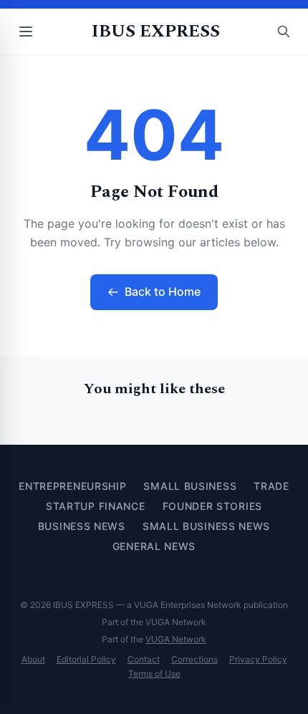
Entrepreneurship (72, 486)
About (33, 659)
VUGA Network (175, 639)
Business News (81, 526)
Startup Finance (95, 506)
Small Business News (206, 526)
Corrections (194, 659)
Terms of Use (154, 673)
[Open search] (284, 31)
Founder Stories (213, 506)
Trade (271, 486)
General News (154, 546)
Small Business (189, 486)
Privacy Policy (258, 659)
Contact (143, 659)
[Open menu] (25, 31)
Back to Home (163, 291)
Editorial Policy (86, 659)
